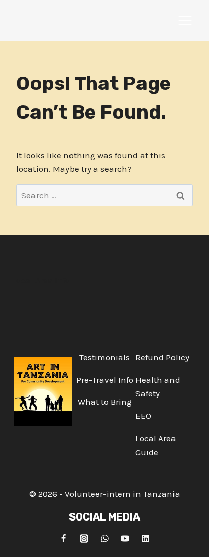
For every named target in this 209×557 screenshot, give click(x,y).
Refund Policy (162, 357)
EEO (143, 416)
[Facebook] (63, 538)
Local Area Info (41, 280)
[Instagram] (84, 538)
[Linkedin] (145, 538)
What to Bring (105, 402)
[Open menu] (184, 20)
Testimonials (104, 357)
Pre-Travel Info (104, 380)
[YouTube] (124, 538)
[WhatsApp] (104, 538)
